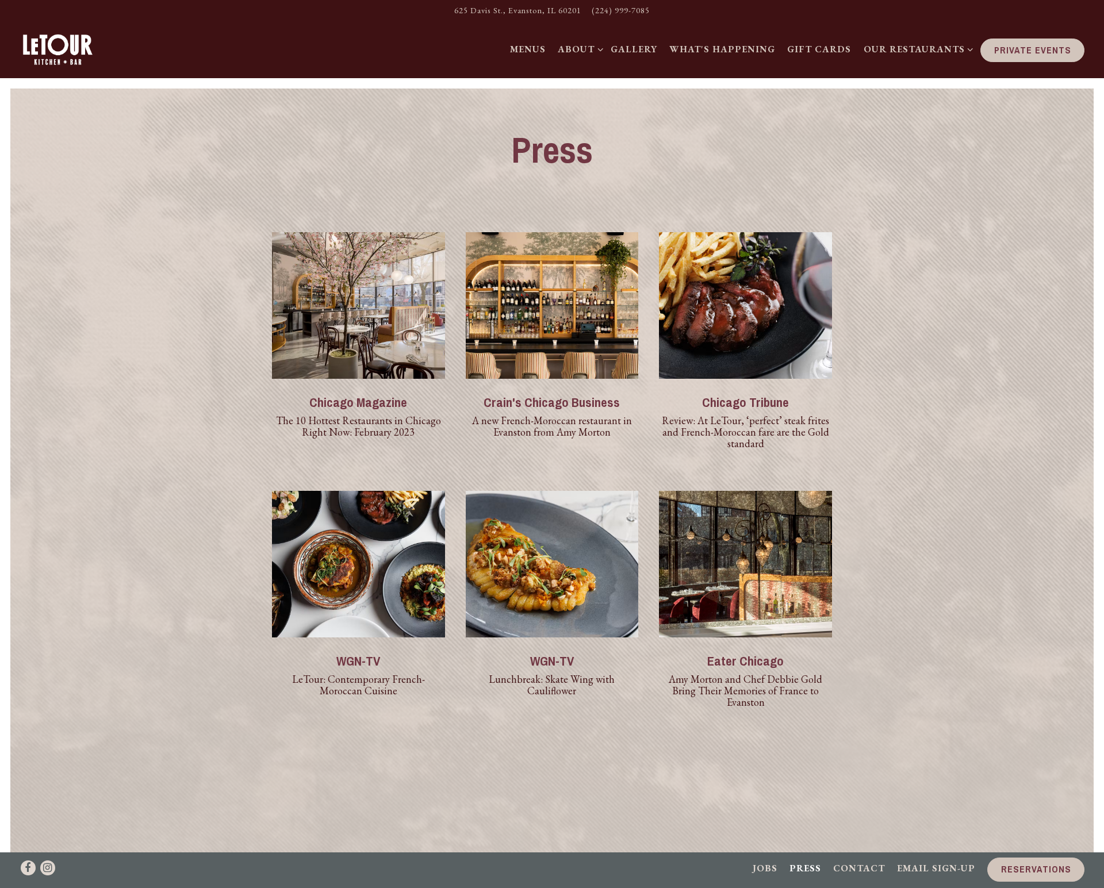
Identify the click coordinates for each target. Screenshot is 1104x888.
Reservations (1036, 869)
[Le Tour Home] (64, 49)
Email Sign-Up (936, 868)
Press (805, 868)
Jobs (765, 868)
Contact (859, 868)
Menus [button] (528, 49)
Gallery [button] (634, 49)
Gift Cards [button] (819, 49)
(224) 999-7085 (621, 10)
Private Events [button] (1032, 50)
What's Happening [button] (722, 49)
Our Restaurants (916, 49)
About (578, 49)
